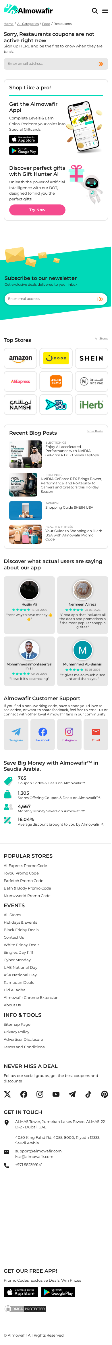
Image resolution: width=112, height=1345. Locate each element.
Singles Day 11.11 (18, 952)
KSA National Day (20, 975)
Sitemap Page (17, 1024)
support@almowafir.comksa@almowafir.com (38, 1153)
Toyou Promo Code (21, 872)
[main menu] (105, 10)
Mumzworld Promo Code (27, 895)
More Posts (95, 431)
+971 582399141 (29, 1164)
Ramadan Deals (19, 982)
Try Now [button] (37, 209)
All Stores (101, 338)
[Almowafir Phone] (6, 1167)
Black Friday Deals (21, 929)
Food (46, 24)
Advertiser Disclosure (23, 1039)
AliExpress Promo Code (25, 865)
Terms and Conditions (24, 1047)
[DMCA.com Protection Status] (56, 1309)
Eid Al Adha (15, 990)
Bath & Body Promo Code (27, 887)
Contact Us (14, 937)
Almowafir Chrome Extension (31, 997)
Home (8, 24)
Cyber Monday (17, 959)
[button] (20, 358)
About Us (12, 1005)
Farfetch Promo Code (23, 880)
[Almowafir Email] (6, 1153)
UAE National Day (20, 967)
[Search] (95, 10)
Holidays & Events (20, 922)
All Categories (27, 24)
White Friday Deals (21, 944)
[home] (28, 9)
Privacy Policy (16, 1031)
